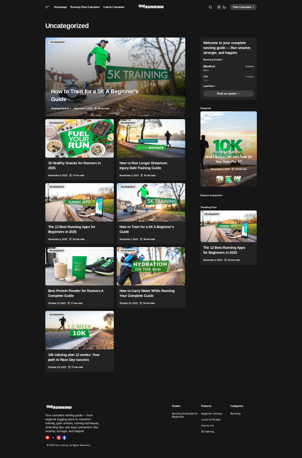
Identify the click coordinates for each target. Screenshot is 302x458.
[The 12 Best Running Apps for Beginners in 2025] (79, 202)
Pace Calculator (242, 6)
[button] (47, 7)
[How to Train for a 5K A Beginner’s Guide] (115, 77)
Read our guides (227, 93)
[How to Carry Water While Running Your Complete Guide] (151, 266)
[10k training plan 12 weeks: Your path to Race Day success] (79, 330)
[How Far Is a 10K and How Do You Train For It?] (228, 149)
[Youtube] (47, 437)
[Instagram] (59, 437)
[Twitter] (53, 437)
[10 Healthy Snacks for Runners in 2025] (79, 138)
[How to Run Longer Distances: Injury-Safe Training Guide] (151, 138)
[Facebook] (64, 437)
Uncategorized (57, 42)
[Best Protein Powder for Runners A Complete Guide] (79, 266)
